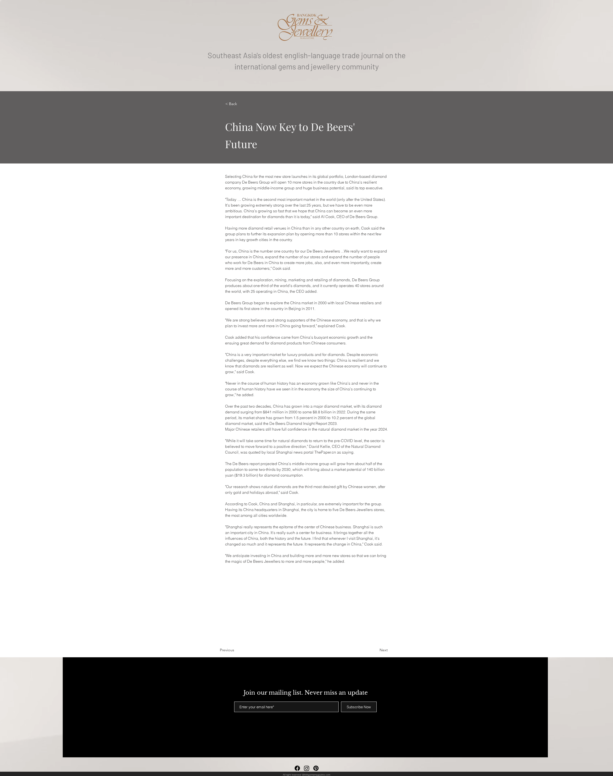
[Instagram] (306, 768)
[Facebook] (297, 768)
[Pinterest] (315, 768)
